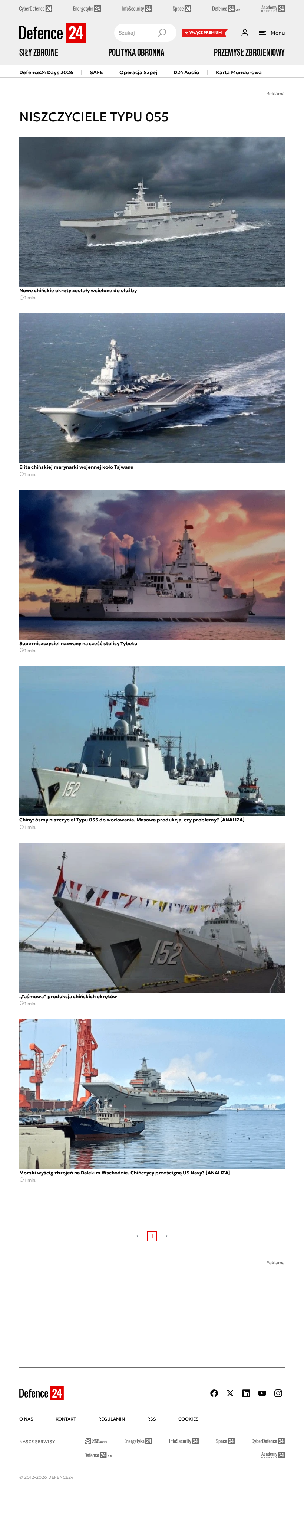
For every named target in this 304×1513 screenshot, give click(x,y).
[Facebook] (214, 1393)
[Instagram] (278, 1393)
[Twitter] (230, 1393)
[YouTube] (262, 1393)
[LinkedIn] (246, 1393)
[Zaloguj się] (244, 33)
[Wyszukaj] (161, 33)
